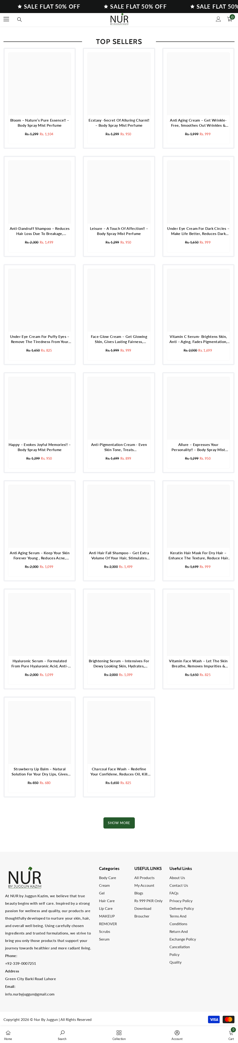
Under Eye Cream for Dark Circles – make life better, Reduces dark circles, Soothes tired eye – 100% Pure (198, 231)
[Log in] (218, 19)
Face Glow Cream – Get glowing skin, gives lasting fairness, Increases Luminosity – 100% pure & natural (119, 339)
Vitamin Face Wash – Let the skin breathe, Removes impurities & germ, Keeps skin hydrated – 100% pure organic (198, 664)
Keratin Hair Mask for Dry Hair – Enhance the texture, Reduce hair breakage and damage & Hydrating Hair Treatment (198, 555)
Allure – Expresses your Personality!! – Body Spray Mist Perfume (198, 447)
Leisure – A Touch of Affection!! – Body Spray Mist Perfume (119, 231)
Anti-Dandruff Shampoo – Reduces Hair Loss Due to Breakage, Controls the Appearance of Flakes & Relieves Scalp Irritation (39, 231)
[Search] (19, 19)
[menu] (6, 19)
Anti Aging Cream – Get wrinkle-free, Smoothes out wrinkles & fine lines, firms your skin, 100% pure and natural (198, 123)
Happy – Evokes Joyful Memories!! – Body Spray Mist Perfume (40, 447)
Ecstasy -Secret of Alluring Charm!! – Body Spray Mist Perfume (119, 122)
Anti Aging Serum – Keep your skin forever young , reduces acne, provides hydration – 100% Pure (39, 555)
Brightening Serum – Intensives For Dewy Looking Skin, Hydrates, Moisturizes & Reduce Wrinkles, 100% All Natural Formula (119, 664)
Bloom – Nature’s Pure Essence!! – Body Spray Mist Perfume (39, 122)
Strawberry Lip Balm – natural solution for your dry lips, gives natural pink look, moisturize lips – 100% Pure (40, 772)
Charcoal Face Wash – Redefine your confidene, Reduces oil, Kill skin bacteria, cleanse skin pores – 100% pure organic (119, 772)
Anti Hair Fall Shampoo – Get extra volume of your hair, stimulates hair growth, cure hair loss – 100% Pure (119, 555)
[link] (62, 1034)
